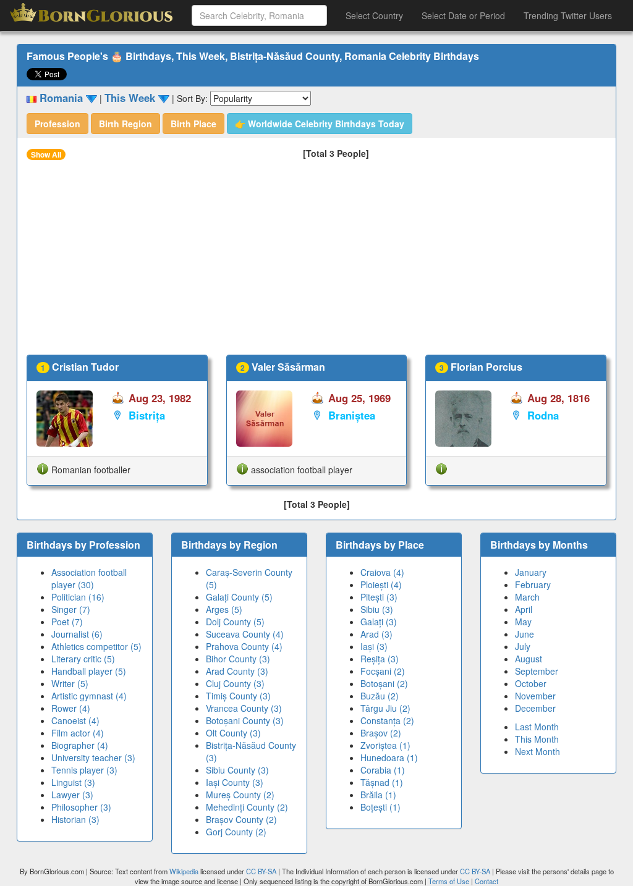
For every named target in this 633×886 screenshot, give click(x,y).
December (535, 708)
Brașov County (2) (241, 819)
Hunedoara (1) (389, 757)
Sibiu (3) (376, 609)
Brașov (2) (380, 733)
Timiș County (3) (238, 696)
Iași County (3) (234, 782)
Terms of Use (449, 881)
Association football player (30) (89, 578)
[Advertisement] (316, 261)
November (535, 696)
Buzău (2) (379, 696)
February (533, 584)
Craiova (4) (382, 572)
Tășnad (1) (381, 782)
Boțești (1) (380, 807)
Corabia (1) (382, 770)
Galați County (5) (239, 597)
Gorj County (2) (236, 831)
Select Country (374, 15)
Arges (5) (224, 609)
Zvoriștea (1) (385, 745)
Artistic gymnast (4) (89, 696)
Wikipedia (183, 871)
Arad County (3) (237, 671)
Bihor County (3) (238, 658)
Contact (486, 881)
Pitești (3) (378, 597)
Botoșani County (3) (245, 720)
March (527, 597)
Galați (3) (378, 621)
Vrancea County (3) (244, 708)
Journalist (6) (77, 634)
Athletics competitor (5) (96, 646)
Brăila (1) (378, 794)
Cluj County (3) (235, 683)
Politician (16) (77, 597)
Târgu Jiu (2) (385, 708)
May (523, 621)
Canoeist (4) (75, 720)
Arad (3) (376, 634)
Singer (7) (70, 609)
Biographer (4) (79, 745)
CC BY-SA (261, 871)
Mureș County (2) (240, 794)
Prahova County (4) (244, 646)
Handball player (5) (88, 671)
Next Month (537, 751)
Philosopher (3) (81, 807)
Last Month (537, 726)
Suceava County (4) (245, 634)
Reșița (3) (379, 658)
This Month (537, 739)
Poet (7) (67, 621)
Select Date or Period (463, 15)
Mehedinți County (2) (247, 807)
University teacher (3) (93, 757)
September (536, 671)
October (530, 683)
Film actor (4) (77, 733)
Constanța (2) (387, 720)
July (522, 646)
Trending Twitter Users (568, 15)
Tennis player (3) (84, 770)
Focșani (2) (382, 671)
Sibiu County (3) (237, 770)
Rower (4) (70, 708)
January (530, 572)
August (528, 658)
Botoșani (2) (384, 683)
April (523, 609)
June (524, 634)
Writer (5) (69, 683)
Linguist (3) (73, 782)
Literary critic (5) (83, 658)
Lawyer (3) (72, 794)
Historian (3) (75, 819)
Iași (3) (374, 646)
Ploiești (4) (381, 584)
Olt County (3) (233, 733)
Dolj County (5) (235, 621)
